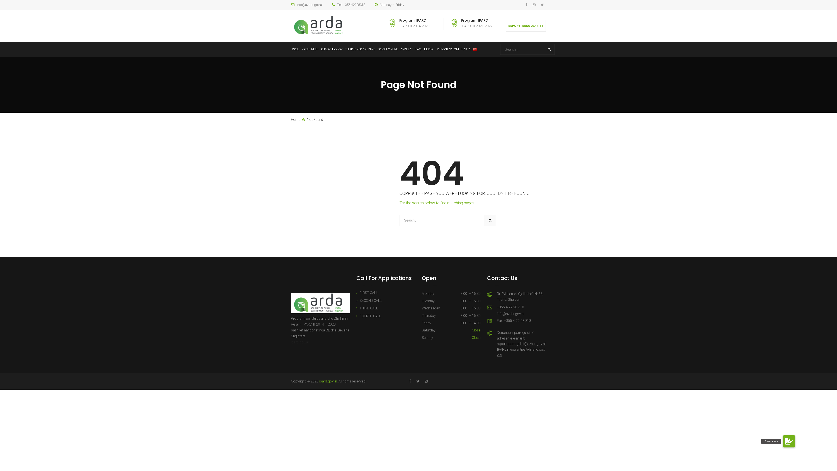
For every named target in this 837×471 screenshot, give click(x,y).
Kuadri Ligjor (332, 49)
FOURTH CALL (370, 316)
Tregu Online (388, 49)
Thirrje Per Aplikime (360, 49)
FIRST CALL (369, 293)
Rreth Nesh (310, 49)
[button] (789, 441)
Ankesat (406, 49)
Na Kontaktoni (447, 49)
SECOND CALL (371, 301)
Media (428, 49)
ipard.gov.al (300, 342)
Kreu (295, 49)
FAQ (418, 49)
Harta (466, 49)
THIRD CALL (369, 308)
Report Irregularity (525, 26)
